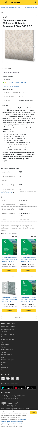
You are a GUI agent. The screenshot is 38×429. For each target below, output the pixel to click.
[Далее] (33, 46)
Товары (3, 347)
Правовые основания (7, 365)
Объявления (5, 344)
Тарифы (3, 352)
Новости (3, 362)
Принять (33, 412)
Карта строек (5, 337)
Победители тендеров (8, 326)
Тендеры (4, 331)
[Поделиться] (6, 17)
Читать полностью (6, 192)
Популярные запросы (7, 359)
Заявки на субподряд (7, 334)
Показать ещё (19, 317)
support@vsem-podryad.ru (12, 398)
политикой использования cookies (12, 423)
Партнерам (4, 367)
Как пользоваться (6, 354)
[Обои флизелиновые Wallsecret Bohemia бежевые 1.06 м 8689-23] (19, 46)
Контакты (4, 370)
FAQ (2, 357)
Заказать (9, 270)
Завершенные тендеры (8, 329)
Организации (5, 342)
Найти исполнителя (7, 349)
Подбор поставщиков (7, 339)
